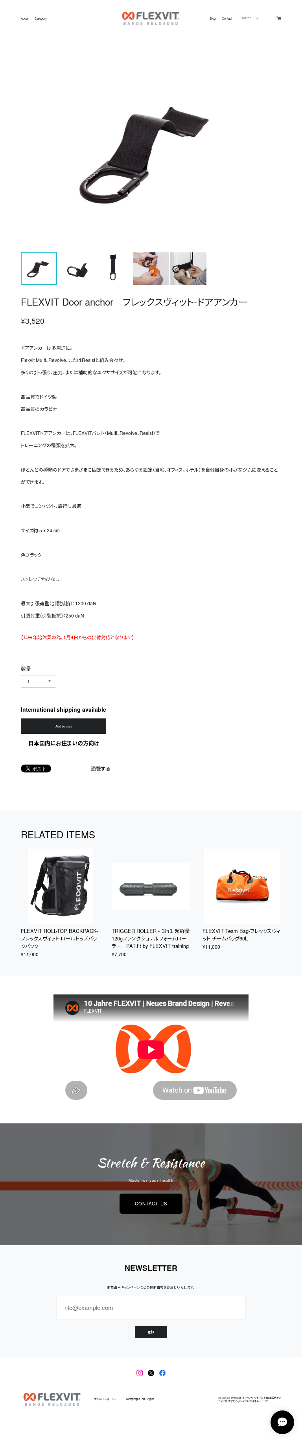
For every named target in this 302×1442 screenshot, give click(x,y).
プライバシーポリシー (105, 1399)
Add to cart (63, 726)
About (24, 18)
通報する (100, 768)
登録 (151, 1332)
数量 (26, 668)
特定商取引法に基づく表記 (140, 1399)
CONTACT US (151, 1203)
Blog (212, 18)
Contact (227, 18)
